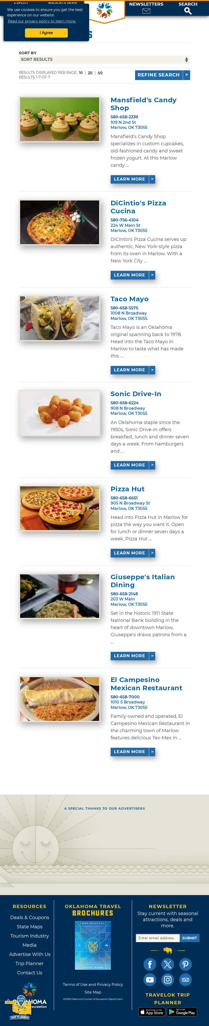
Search (188, 4)
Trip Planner (30, 963)
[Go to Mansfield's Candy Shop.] (59, 119)
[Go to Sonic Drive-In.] (59, 413)
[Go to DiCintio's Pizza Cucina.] (59, 222)
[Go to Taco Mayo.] (59, 318)
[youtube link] (149, 979)
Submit (189, 938)
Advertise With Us (29, 954)
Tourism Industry (29, 936)
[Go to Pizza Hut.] (59, 508)
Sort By (27, 53)
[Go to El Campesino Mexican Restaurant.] (59, 699)
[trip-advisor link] (185, 979)
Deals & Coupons (29, 917)
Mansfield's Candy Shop (144, 104)
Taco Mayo (130, 299)
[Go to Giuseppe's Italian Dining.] (59, 596)
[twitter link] (167, 964)
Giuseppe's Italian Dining (143, 581)
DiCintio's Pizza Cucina (138, 207)
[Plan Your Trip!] (18, 1008)
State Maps (30, 927)
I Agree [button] (46, 32)
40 (100, 72)
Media (29, 945)
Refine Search (159, 75)
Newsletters (146, 4)
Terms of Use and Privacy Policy (93, 984)
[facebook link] (149, 964)
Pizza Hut (128, 489)
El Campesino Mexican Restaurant (146, 684)
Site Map (93, 992)
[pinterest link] (185, 964)
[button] (188, 8)
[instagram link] (167, 979)
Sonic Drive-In (136, 394)
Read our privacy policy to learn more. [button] (42, 21)
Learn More (129, 179)
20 (90, 72)
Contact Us (29, 973)
